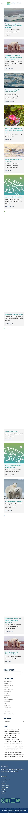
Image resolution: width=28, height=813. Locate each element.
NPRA (5, 748)
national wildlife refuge (9, 745)
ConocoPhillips (13, 741)
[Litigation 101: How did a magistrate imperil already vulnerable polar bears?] (14, 46)
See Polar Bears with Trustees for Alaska (11, 653)
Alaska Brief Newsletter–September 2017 (13, 466)
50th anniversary (8, 681)
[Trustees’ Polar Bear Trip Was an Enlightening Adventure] (14, 566)
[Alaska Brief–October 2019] (14, 185)
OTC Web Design (10, 812)
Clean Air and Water (8, 689)
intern (13, 743)
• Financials (3, 791)
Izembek (17, 743)
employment (6, 743)
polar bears (21, 750)
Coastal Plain (7, 741)
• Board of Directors (5, 785)
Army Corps (6, 733)
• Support (3, 789)
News (5, 703)
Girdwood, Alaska (17, 812)
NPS (7, 748)
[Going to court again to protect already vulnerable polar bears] (14, 15)
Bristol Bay (6, 687)
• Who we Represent (5, 779)
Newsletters (7, 705)
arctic (12, 731)
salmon (13, 752)
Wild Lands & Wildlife (8, 713)
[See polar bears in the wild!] (14, 489)
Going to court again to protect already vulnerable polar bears (13, 25)
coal (12, 739)
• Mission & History (5, 787)
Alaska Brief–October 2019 (13, 197)
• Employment (4, 781)
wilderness (21, 754)
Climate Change (7, 691)
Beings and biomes (8, 685)
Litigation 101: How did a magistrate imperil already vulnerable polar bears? (13, 57)
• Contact (3, 793)
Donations (6, 693)
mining (20, 743)
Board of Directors (16, 733)
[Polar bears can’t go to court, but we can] (14, 80)
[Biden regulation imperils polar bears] (14, 150)
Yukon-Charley (20, 756)
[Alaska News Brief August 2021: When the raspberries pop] (14, 115)
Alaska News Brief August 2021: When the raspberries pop (14, 130)
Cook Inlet (20, 741)
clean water (14, 737)
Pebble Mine (20, 748)
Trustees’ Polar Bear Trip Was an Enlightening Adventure (13, 620)
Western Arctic (15, 754)
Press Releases (7, 709)
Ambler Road (15, 729)
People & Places (7, 707)
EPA (10, 743)
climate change (7, 739)
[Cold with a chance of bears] (14, 261)
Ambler (10, 729)
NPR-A (21, 745)
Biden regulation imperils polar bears (13, 160)
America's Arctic (7, 683)
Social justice (7, 711)
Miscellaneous (7, 701)
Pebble (16, 748)
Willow (14, 756)
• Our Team (3, 783)
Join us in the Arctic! (11, 431)
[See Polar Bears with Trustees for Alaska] (14, 643)
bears (10, 733)
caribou (10, 735)
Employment (7, 695)
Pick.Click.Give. (14, 750)
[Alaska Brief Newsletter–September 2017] (14, 453)
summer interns (18, 752)
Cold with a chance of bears (14, 314)
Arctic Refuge (17, 731)
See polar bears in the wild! (14, 501)
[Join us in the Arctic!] (14, 378)
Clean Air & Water (7, 737)
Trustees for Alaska (8, 754)
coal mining (16, 739)
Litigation (6, 697)
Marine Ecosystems (8, 699)
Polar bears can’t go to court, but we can (12, 91)
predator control (7, 752)
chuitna (14, 735)
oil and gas (11, 748)
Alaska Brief (6, 729)
